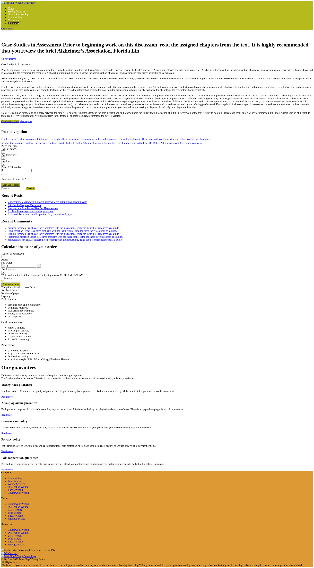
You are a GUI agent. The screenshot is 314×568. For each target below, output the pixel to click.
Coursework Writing (18, 492)
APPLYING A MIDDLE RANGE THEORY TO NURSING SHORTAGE (47, 202)
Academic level (9, 155)
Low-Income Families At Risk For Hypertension (33, 208)
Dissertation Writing (18, 14)
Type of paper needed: (12, 253)
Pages (4, 167)
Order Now (7, 28)
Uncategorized (8, 58)
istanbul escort (15, 233)
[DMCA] (9, 553)
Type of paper (8, 148)
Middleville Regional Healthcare (24, 205)
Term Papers (14, 481)
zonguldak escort (16, 239)
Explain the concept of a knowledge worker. (30, 211)
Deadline (6, 161)
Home (11, 8)
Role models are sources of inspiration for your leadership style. (40, 214)
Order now (13, 23)
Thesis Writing (15, 489)
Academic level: (9, 269)
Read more (7, 396)
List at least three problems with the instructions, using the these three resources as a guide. (73, 228)
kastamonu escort (17, 236)
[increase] (2, 174)
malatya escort (15, 228)
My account (14, 20)
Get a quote (26, 121)
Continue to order (10, 121)
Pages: (4, 259)
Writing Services (16, 11)
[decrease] (6, 174)
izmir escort (14, 230)
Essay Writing (15, 17)
